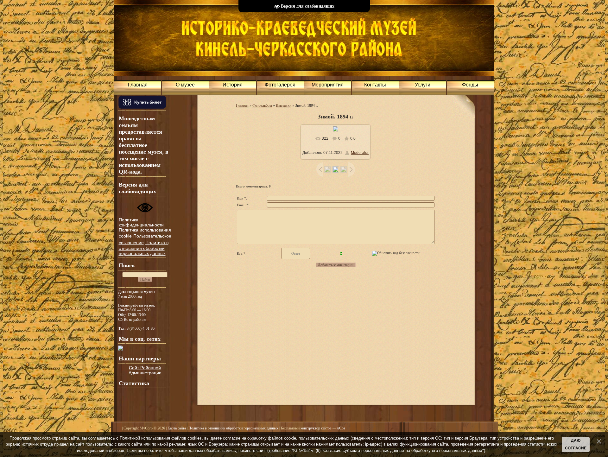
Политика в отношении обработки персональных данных (143, 248)
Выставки (283, 105)
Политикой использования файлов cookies (161, 438)
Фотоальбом (262, 105)
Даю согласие (575, 444)
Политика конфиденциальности (141, 222)
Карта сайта (177, 428)
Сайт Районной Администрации (145, 370)
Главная (242, 105)
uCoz (341, 428)
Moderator (360, 152)
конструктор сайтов (316, 428)
